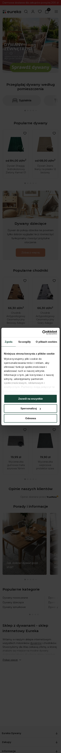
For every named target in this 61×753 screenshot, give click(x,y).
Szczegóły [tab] (24, 341)
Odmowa (30, 418)
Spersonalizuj (29, 408)
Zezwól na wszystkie (30, 398)
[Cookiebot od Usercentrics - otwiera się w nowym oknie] (43, 332)
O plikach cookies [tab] (46, 341)
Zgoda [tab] (8, 341)
